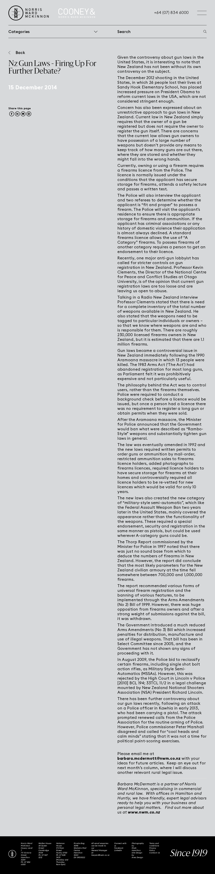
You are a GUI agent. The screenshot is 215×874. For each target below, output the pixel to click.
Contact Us (154, 853)
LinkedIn (118, 850)
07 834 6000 (25, 863)
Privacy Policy (152, 849)
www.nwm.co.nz (144, 812)
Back (20, 52)
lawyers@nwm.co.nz (100, 855)
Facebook (118, 848)
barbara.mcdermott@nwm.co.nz (149, 758)
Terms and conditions (154, 844)
